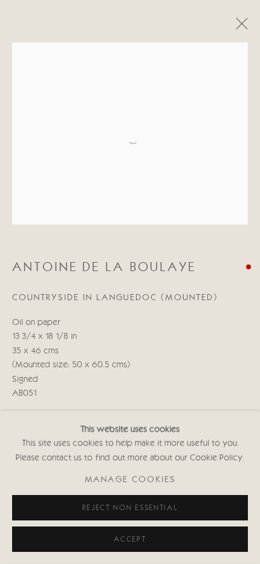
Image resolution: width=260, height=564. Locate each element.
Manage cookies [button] (130, 480)
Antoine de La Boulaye (104, 267)
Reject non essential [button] (130, 508)
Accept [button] (130, 539)
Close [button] (239, 27)
